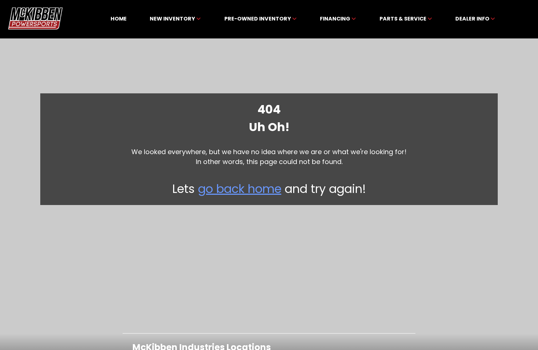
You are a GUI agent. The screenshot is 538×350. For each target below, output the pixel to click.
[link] (119, 19)
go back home (239, 188)
